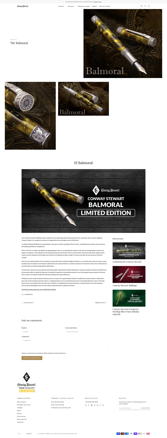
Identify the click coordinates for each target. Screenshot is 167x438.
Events (19, 410)
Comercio (61, 6)
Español (29, 433)
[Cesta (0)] (149, 6)
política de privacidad (57, 405)
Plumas (19, 413)
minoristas (20, 422)
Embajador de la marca (24, 405)
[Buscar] (145, 6)
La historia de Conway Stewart (127, 261)
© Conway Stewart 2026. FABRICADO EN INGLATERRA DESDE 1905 (57, 433)
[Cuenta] (142, 6)
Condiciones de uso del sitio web (61, 407)
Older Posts (28, 302)
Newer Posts (100, 302)
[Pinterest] (97, 405)
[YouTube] (100, 405)
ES (19, 433)
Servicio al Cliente (104, 6)
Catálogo (19, 407)
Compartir (28, 294)
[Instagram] (86, 405)
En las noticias (21, 416)
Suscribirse (145, 408)
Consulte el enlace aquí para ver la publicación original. (39, 289)
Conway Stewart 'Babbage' (125, 285)
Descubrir (71, 6)
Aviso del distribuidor (57, 402)
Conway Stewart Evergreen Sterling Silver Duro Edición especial (126, 312)
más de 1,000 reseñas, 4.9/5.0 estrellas (94, 1)
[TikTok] (94, 405)
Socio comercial (22, 419)
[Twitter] (92, 405)
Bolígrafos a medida (84, 6)
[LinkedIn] (103, 405)
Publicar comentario (31, 358)
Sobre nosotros (21, 402)
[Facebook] (89, 405)
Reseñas (94, 6)
